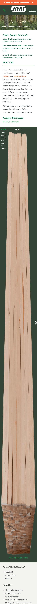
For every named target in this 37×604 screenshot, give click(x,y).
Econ (16, 58)
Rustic (30, 55)
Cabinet (15, 46)
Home (3, 26)
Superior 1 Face (26, 39)
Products (11, 26)
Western (19, 26)
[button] (32, 11)
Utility (20, 58)
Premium (15, 48)
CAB (20, 46)
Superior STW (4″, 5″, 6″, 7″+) (12, 42)
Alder (26, 26)
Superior (17, 39)
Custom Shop (26, 46)
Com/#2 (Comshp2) (20, 55)
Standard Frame (8, 58)
